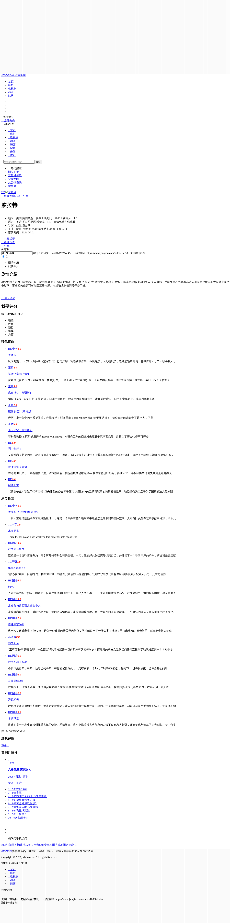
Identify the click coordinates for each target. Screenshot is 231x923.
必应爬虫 (71, 844)
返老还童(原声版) (18, 373)
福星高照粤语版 (21, 799)
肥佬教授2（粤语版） (21, 411)
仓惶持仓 (17, 814)
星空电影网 (19, 75)
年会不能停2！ (17, 568)
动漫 (11, 92)
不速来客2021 (16, 624)
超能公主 (13, 485)
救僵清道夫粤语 (17, 466)
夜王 (15, 792)
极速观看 (8, 242)
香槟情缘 (17, 789)
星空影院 (6, 75)
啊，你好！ (15, 448)
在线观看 (8, 238)
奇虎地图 (49, 844)
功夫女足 (13, 643)
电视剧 (12, 88)
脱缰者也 (18, 817)
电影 (11, 85)
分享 (24, 195)
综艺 (11, 95)
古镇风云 (13, 718)
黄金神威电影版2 (22, 803)
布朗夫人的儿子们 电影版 (27, 796)
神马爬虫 (27, 844)
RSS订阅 (6, 844)
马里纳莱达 (19, 810)
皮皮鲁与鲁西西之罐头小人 (24, 605)
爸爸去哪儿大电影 (23, 807)
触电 (11, 586)
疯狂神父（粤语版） (20, 392)
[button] (13, 262)
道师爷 (12, 355)
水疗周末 (13, 530)
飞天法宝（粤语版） (20, 430)
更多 (5, 745)
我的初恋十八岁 (17, 662)
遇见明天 (13, 699)
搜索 (38, 162)
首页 (11, 81)
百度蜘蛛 (17, 844)
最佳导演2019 (16, 680)
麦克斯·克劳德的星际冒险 (23, 512)
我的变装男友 (16, 549)
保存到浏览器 (12, 195)
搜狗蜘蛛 (38, 844)
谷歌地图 (60, 844)
